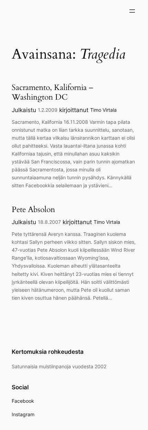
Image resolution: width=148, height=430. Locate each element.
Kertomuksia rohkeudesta (48, 351)
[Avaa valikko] (132, 11)
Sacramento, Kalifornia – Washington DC (52, 92)
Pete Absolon (33, 209)
